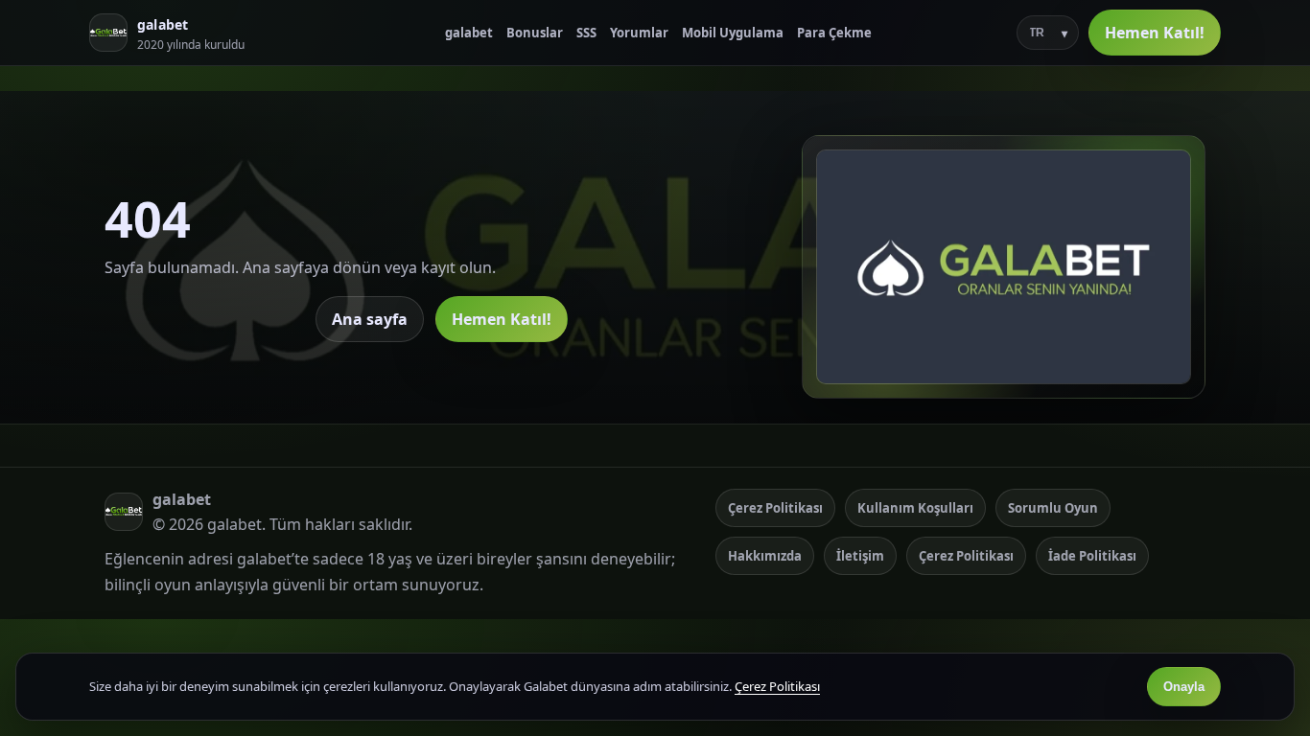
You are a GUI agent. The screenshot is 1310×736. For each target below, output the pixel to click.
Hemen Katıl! (1155, 32)
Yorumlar (639, 32)
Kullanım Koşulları (915, 508)
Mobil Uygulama (733, 32)
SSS (586, 32)
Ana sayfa (370, 319)
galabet (469, 32)
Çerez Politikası (775, 508)
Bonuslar (534, 32)
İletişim (860, 555)
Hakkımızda (765, 555)
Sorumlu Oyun (1053, 508)
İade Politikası (1092, 555)
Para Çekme (834, 32)
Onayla (1184, 686)
